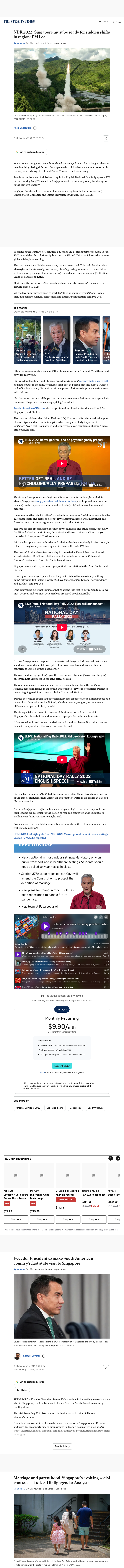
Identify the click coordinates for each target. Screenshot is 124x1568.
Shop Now (16, 1219)
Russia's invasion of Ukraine (29, 408)
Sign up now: (19, 43)
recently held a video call (93, 381)
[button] (103, 21)
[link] (19, 21)
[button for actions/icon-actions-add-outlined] (35, 128)
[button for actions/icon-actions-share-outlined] (106, 138)
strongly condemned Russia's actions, (55, 501)
